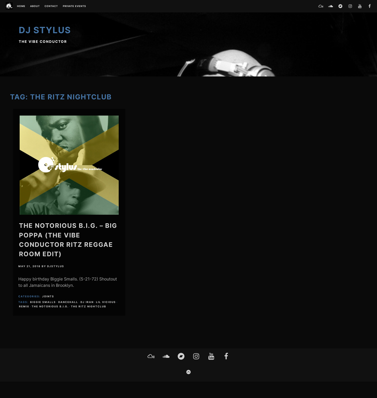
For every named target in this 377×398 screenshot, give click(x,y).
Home (21, 6)
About (35, 6)
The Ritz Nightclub (88, 306)
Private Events (74, 6)
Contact (51, 6)
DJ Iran (87, 302)
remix (24, 306)
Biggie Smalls (43, 302)
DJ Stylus (45, 30)
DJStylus (55, 266)
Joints (48, 296)
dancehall (68, 302)
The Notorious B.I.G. (50, 306)
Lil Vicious (106, 302)
